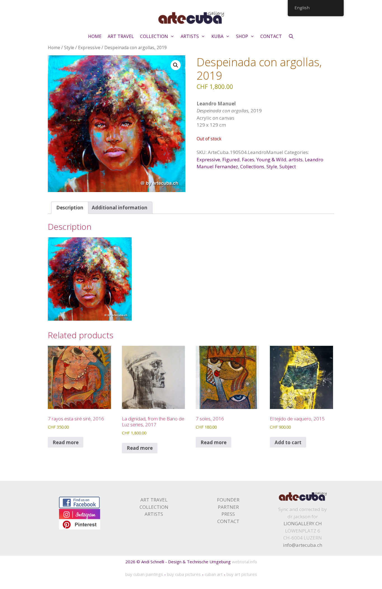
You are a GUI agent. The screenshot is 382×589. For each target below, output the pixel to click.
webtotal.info (244, 561)
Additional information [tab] (119, 207)
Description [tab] (69, 207)
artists (296, 159)
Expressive (89, 47)
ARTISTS (190, 36)
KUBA (217, 36)
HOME (95, 36)
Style (69, 47)
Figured (231, 159)
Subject (287, 166)
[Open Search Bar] (291, 36)
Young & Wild (271, 159)
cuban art (214, 574)
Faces (248, 159)
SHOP (242, 36)
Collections (252, 166)
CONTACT (271, 36)
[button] (176, 65)
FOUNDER (228, 499)
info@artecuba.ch (302, 545)
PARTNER (228, 507)
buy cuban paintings (144, 574)
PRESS (228, 514)
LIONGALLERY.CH (303, 523)
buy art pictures (242, 574)
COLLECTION (154, 36)
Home (54, 47)
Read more (66, 442)
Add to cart (288, 442)
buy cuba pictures (184, 574)
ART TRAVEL (121, 36)
